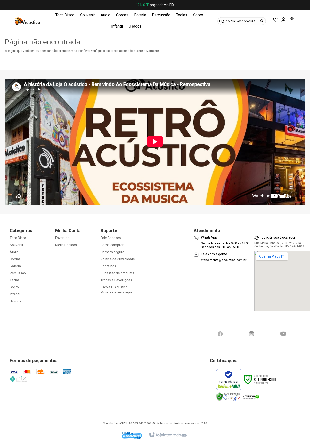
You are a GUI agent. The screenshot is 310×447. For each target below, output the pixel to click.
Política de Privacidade (118, 259)
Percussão (18, 273)
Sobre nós (108, 266)
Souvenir (16, 245)
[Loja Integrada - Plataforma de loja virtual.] (167, 433)
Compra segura (112, 252)
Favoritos (62, 238)
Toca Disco (18, 238)
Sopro (14, 287)
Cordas (15, 259)
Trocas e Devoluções (116, 280)
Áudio (14, 252)
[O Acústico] (28, 21)
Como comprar (112, 245)
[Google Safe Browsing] (228, 396)
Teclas (15, 280)
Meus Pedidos (66, 245)
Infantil (15, 294)
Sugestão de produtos (117, 273)
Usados (15, 301)
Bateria (15, 266)
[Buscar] (262, 20)
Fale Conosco (111, 238)
